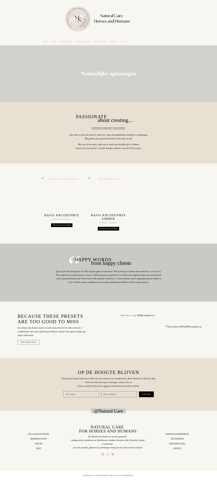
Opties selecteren (62, 225)
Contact (124, 41)
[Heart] (112, 454)
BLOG (113, 41)
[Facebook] (102, 454)
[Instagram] (107, 454)
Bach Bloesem (66, 41)
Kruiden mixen (83, 41)
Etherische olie (100, 41)
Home (45, 41)
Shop (54, 41)
